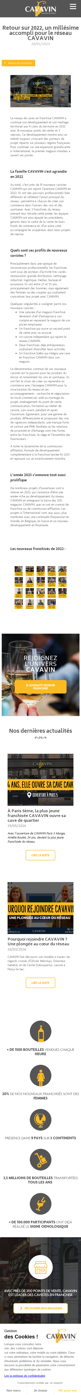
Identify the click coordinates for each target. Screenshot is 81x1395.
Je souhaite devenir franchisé (40, 687)
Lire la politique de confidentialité (24, 1375)
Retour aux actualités (20, 63)
